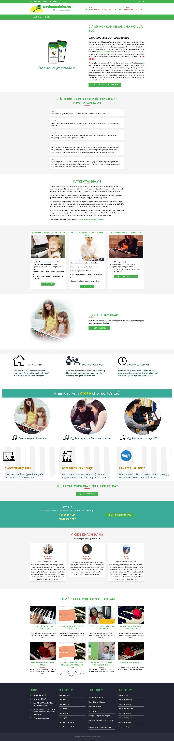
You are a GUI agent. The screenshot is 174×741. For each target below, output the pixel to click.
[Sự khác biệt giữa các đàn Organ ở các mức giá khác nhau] (72, 651)
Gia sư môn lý (72, 700)
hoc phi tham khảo (99, 328)
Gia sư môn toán (72, 695)
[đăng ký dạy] (50, 9)
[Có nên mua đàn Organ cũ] (131, 651)
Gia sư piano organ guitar (72, 727)
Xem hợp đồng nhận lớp (102, 698)
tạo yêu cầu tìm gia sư (119, 515)
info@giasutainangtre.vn (41, 718)
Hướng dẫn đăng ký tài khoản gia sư (102, 716)
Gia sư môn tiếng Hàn (131, 704)
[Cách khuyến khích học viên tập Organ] (72, 615)
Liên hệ (48, 17)
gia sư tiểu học (48, 260)
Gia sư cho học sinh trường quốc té (72, 723)
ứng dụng (105, 85)
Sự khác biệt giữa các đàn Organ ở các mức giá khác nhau (72, 665)
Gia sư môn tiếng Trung (131, 709)
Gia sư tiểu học (72, 709)
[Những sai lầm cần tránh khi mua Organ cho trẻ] (102, 651)
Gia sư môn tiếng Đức (131, 714)
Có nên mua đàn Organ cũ (131, 662)
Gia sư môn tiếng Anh (131, 695)
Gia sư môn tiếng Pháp (131, 700)
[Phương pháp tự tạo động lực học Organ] (43, 615)
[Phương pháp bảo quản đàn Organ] (43, 651)
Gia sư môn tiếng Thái (131, 718)
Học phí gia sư (102, 702)
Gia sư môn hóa (72, 704)
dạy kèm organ (87, 260)
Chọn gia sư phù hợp (102, 707)
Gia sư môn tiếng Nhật (131, 727)
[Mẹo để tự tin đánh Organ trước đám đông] (131, 615)
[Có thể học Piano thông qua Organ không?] (102, 615)
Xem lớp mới (102, 711)
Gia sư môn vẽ (72, 718)
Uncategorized (87, 486)
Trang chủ (36, 17)
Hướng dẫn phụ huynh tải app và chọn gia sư (102, 722)
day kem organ (126, 260)
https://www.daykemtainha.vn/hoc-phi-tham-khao (89, 219)
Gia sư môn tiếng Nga (102, 727)
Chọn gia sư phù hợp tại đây (87, 494)
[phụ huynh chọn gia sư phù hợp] (87, 371)
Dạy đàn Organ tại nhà (87, 599)
